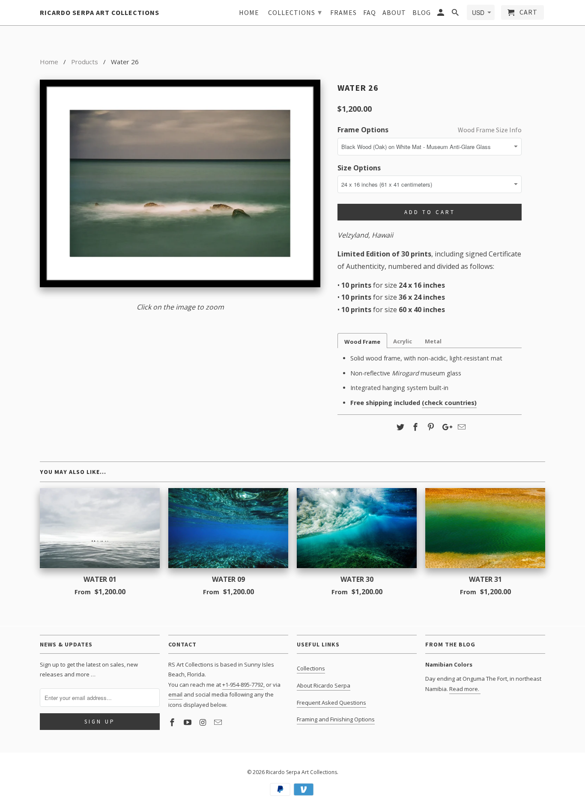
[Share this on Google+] (445, 427)
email (175, 694)
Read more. (465, 689)
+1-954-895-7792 (242, 684)
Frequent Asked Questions (331, 702)
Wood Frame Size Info (490, 129)
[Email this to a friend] (460, 427)
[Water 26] (180, 183)
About (394, 13)
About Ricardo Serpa (323, 685)
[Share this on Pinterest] (429, 427)
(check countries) (449, 403)
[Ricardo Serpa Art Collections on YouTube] (188, 722)
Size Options (359, 168)
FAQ (369, 13)
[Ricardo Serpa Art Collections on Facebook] (173, 722)
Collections (311, 668)
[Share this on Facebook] (414, 427)
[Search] (456, 14)
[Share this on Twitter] (399, 427)
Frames (343, 13)
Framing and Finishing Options (336, 719)
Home (249, 13)
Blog (421, 13)
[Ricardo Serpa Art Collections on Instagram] (204, 722)
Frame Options (362, 129)
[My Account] (441, 14)
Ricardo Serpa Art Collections (301, 772)
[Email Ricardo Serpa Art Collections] (219, 722)
